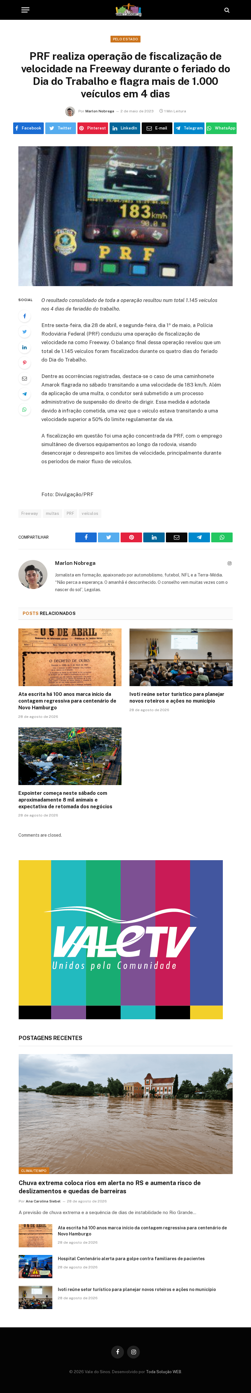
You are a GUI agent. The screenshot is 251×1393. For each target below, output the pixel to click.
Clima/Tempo (34, 1171)
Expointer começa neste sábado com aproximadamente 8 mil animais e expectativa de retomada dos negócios (65, 799)
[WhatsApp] (24, 409)
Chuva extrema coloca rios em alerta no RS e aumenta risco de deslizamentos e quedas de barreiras (110, 1187)
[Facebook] (24, 316)
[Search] (226, 10)
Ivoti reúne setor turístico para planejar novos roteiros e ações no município (176, 697)
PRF (70, 513)
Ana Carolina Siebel (43, 1201)
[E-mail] (24, 378)
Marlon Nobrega (99, 111)
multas (52, 513)
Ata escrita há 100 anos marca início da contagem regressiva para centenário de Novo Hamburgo (67, 701)
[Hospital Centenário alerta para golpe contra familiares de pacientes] (35, 1266)
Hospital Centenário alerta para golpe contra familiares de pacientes (131, 1258)
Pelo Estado (125, 39)
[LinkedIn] (24, 347)
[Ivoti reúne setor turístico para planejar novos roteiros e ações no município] (181, 657)
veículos (90, 513)
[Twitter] (24, 332)
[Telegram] (24, 394)
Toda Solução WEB (163, 1371)
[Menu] (25, 10)
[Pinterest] (24, 363)
